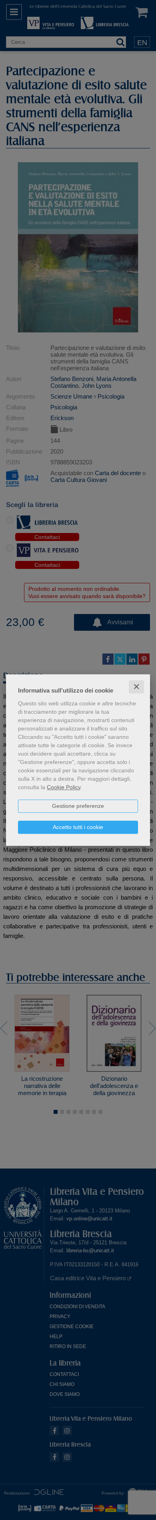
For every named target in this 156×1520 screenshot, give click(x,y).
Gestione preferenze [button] (78, 806)
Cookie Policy (63, 787)
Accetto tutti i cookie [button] (78, 827)
